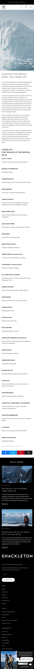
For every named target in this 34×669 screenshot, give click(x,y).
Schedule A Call (6, 623)
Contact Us (5, 631)
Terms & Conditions (7, 649)
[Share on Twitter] (13, 453)
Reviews (4, 603)
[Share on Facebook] (5, 453)
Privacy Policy (5, 640)
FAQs (3, 617)
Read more (5, 504)
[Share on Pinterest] (21, 453)
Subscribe (8, 579)
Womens (4, 595)
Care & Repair (5, 643)
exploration (6, 528)
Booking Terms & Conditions (9, 620)
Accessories (5, 597)
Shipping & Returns (7, 634)
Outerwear (5, 592)
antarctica (6, 485)
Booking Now (5, 614)
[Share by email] (28, 453)
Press (3, 646)
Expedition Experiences (8, 612)
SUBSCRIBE (25, 663)
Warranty (4, 637)
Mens (3, 589)
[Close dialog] (32, 652)
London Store (5, 600)
